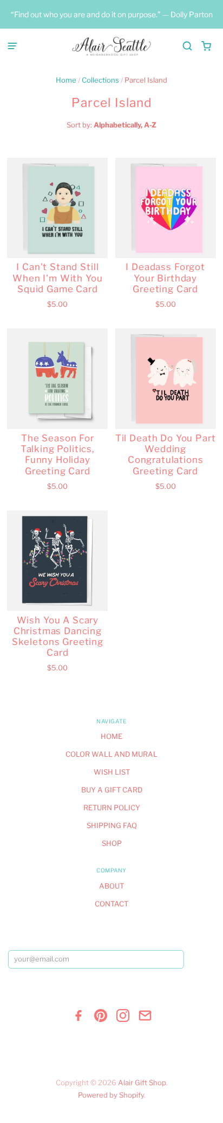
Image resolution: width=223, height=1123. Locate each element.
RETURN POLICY (111, 807)
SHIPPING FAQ (112, 825)
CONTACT (111, 903)
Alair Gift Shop (142, 1082)
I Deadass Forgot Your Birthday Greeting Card (165, 277)
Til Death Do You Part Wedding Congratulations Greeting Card (165, 454)
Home (66, 80)
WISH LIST (112, 772)
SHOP (112, 843)
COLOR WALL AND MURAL (111, 754)
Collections (100, 80)
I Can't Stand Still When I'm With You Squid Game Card (57, 277)
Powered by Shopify (111, 1095)
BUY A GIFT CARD (111, 789)
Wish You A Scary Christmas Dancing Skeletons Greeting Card (57, 636)
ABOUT (111, 886)
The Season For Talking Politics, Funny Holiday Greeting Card (58, 454)
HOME (111, 736)
